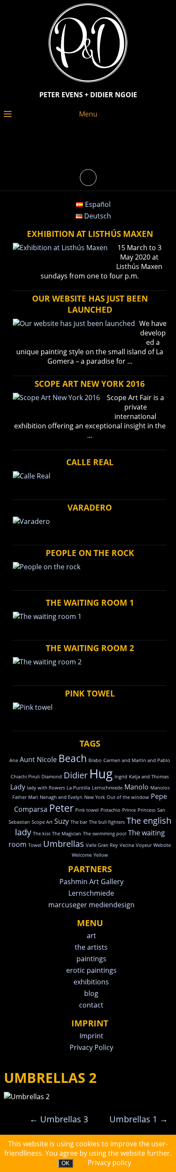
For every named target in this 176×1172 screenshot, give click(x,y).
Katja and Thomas (149, 777)
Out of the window (128, 797)
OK (66, 1163)
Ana (13, 760)
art (91, 935)
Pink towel (87, 810)
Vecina (127, 845)
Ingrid (120, 777)
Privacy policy (109, 1162)
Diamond (51, 777)
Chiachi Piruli (25, 777)
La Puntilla (78, 788)
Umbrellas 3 (58, 1119)
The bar (78, 822)
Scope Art (42, 822)
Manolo (136, 787)
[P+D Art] (88, 83)
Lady (17, 787)
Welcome (82, 855)
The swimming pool (104, 834)
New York (94, 797)
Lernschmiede (107, 788)
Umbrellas (63, 843)
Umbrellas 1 (138, 1119)
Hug (101, 773)
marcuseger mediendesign (91, 904)
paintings (91, 958)
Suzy (61, 821)
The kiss (41, 834)
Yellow (101, 855)
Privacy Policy (91, 1047)
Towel (34, 845)
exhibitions (91, 982)
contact (91, 1005)
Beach (73, 758)
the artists (91, 947)
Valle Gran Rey (102, 845)
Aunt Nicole (38, 759)
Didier (76, 775)
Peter (61, 808)
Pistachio (110, 810)
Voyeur (144, 845)
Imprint (91, 1035)
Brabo (95, 760)
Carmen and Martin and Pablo (136, 760)
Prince (129, 810)
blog (91, 993)
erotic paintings (91, 970)
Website (162, 845)
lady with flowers (46, 788)
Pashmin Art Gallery (91, 881)
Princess (146, 810)
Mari (33, 797)
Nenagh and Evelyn (61, 797)
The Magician (66, 834)
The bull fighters (107, 822)
